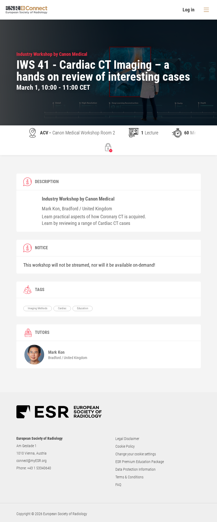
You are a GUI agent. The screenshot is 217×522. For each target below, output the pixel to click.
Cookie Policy (125, 446)
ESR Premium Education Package (139, 462)
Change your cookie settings (135, 454)
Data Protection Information (135, 469)
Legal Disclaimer (127, 439)
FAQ (118, 485)
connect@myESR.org (31, 461)
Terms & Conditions (129, 477)
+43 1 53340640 (39, 468)
